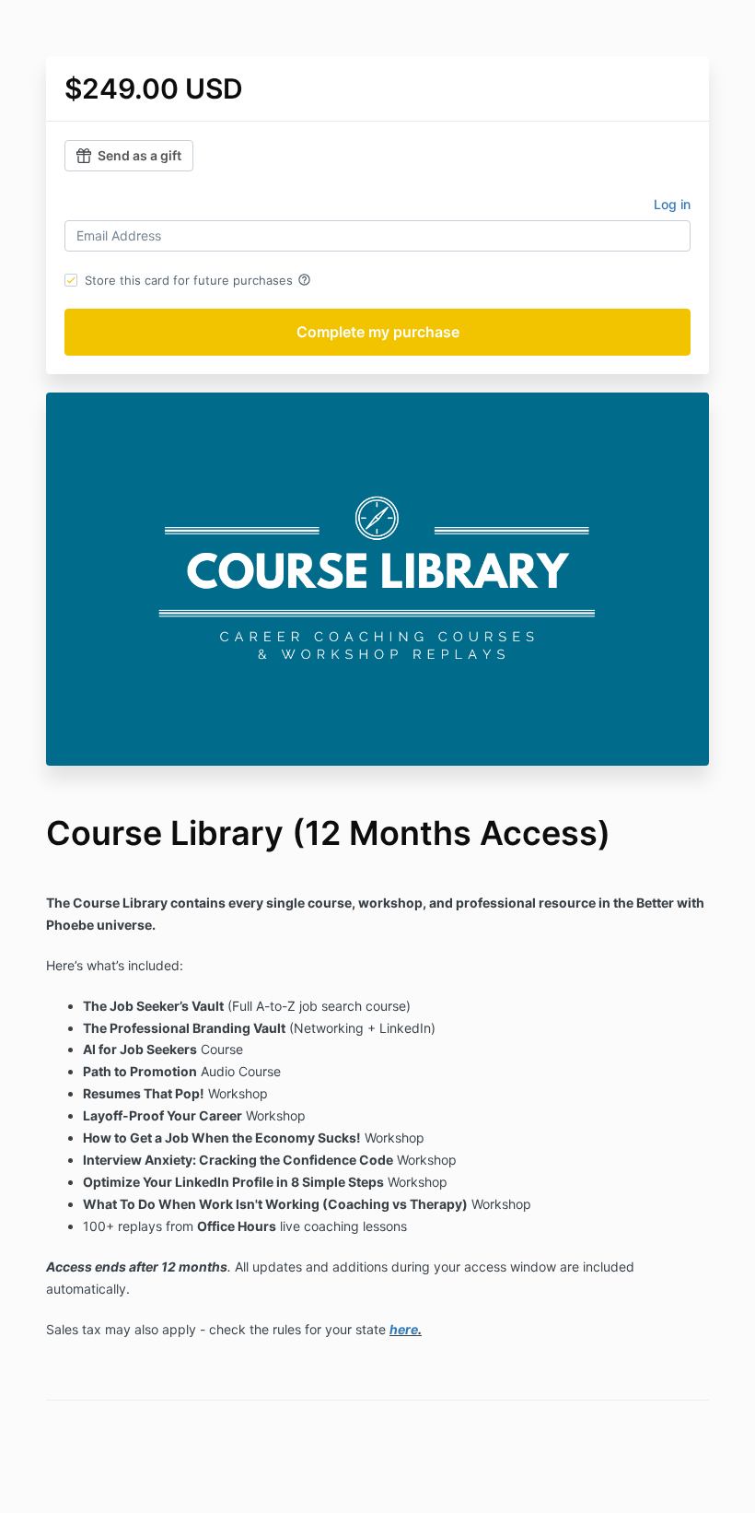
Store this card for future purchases (198, 280)
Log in (672, 204)
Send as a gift (139, 155)
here (403, 1329)
